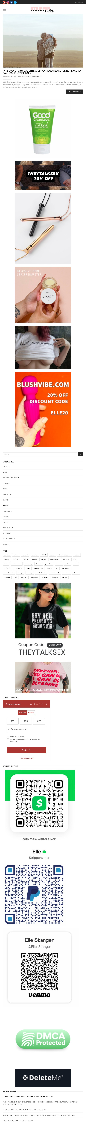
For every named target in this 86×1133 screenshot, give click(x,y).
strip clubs (34, 577)
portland (7, 568)
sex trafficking (41, 573)
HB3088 (5, 505)
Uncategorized (9, 539)
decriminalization (64, 555)
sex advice (65, 568)
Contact (6, 483)
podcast (58, 564)
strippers (55, 577)
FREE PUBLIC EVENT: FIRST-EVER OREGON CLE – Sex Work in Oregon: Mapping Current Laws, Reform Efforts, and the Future (40, 1103)
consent (25, 555)
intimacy (66, 559)
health (34, 559)
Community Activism (11, 478)
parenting (48, 564)
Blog (5, 472)
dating (52, 555)
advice (16, 555)
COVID (44, 555)
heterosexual (54, 559)
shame (76, 573)
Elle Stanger (35, 76)
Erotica (6, 500)
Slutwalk (7, 577)
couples (35, 555)
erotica (76, 555)
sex (57, 568)
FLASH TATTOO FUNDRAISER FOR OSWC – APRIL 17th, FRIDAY (24, 1109)
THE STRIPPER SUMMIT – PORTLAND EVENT (18, 1121)
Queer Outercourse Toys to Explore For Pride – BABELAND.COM (28, 1096)
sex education (9, 573)
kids (74, 559)
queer (28, 568)
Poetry (5, 522)
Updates (18, 68)
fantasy (6, 559)
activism (7, 555)
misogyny (28, 564)
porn (75, 564)
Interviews (7, 511)
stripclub (24, 577)
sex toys (29, 573)
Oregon (6, 516)
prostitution (8, 528)
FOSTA (26, 559)
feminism (16, 559)
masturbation (16, 564)
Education (12, 68)
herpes (43, 559)
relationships (38, 568)
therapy (64, 577)
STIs (15, 577)
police (68, 564)
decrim (5, 489)
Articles (5, 68)
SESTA (49, 568)
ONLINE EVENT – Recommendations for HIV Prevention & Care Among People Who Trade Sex (38, 1115)
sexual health (54, 573)
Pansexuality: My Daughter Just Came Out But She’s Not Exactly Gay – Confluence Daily (42, 72)
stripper (45, 577)
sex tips (20, 573)
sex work (6, 533)
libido (6, 564)
